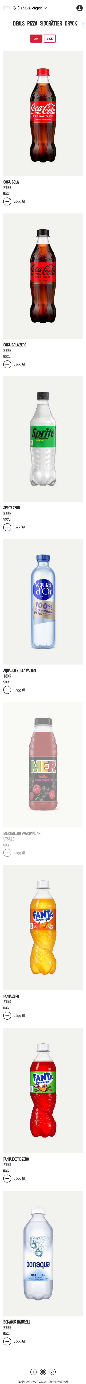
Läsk (50, 38)
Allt (36, 38)
